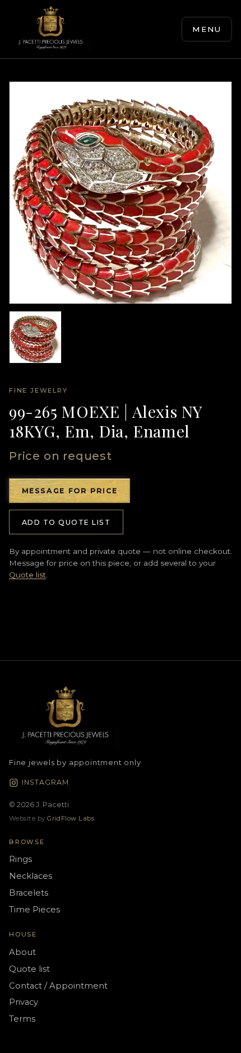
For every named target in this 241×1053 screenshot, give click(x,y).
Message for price (70, 491)
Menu (207, 29)
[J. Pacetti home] (50, 29)
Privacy (23, 1002)
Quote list (27, 574)
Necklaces (30, 876)
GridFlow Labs (70, 818)
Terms (22, 1019)
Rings (20, 859)
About (22, 952)
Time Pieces (34, 910)
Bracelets (28, 893)
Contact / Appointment (58, 986)
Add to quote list (66, 522)
